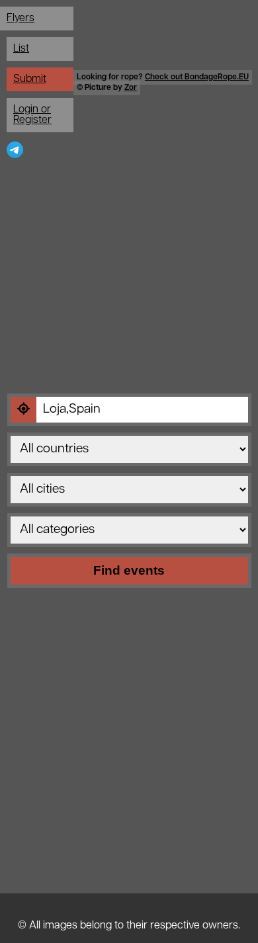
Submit (29, 79)
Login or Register (32, 115)
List (21, 49)
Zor (130, 88)
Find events (129, 570)
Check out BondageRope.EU (197, 77)
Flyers (20, 18)
